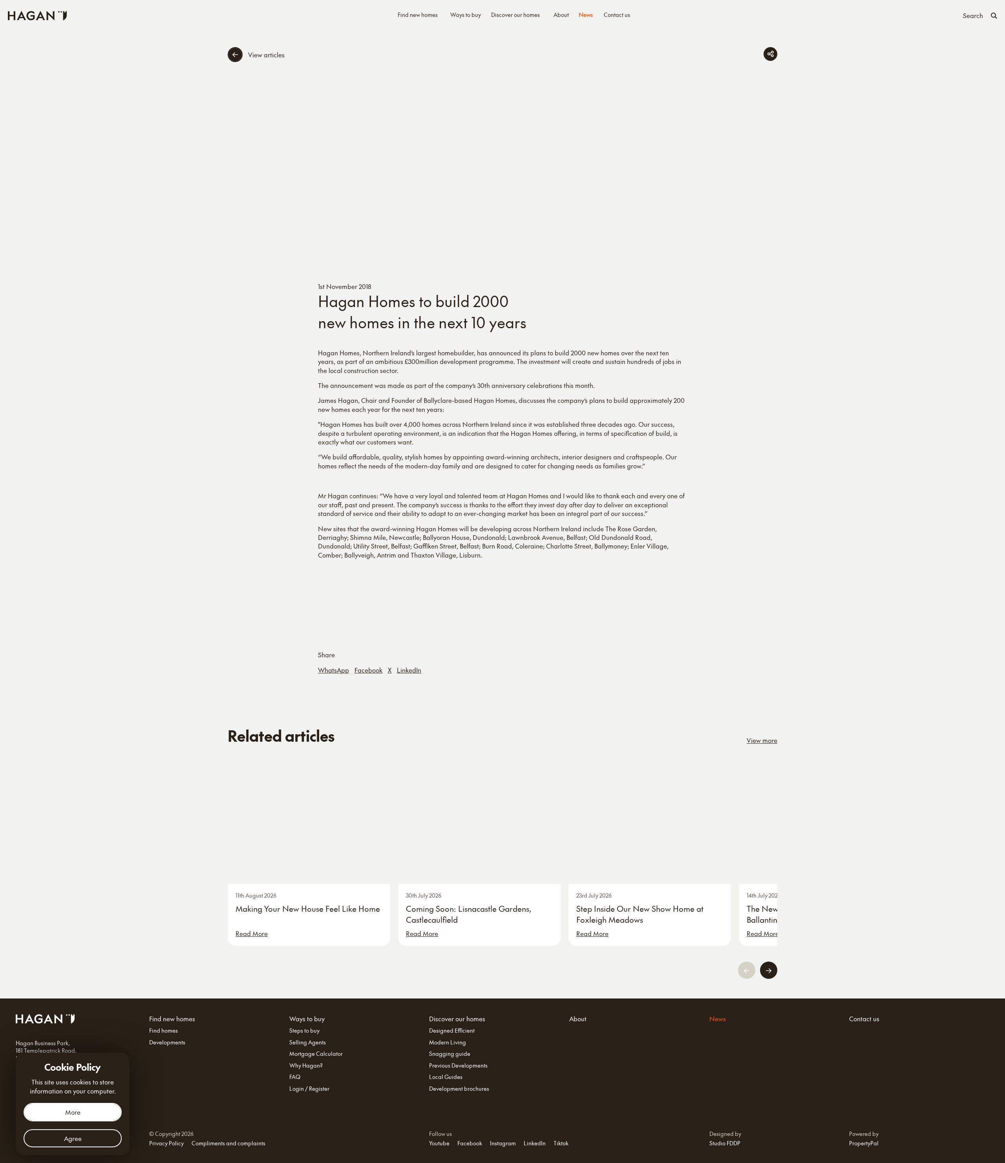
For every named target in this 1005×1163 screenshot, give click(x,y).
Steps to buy (304, 1030)
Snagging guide (449, 1053)
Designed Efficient (452, 1030)
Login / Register (309, 1088)
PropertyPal (864, 1143)
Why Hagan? (306, 1065)
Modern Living (447, 1042)
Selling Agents (307, 1042)
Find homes (163, 1030)
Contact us (617, 14)
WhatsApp (333, 670)
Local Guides (445, 1077)
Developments (167, 1042)
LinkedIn (409, 670)
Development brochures (459, 1088)
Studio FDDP (724, 1143)
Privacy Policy (166, 1143)
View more (762, 740)
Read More (252, 933)
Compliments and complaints (228, 1143)
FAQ (294, 1077)
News (586, 14)
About (561, 14)
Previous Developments (458, 1065)
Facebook (368, 670)
